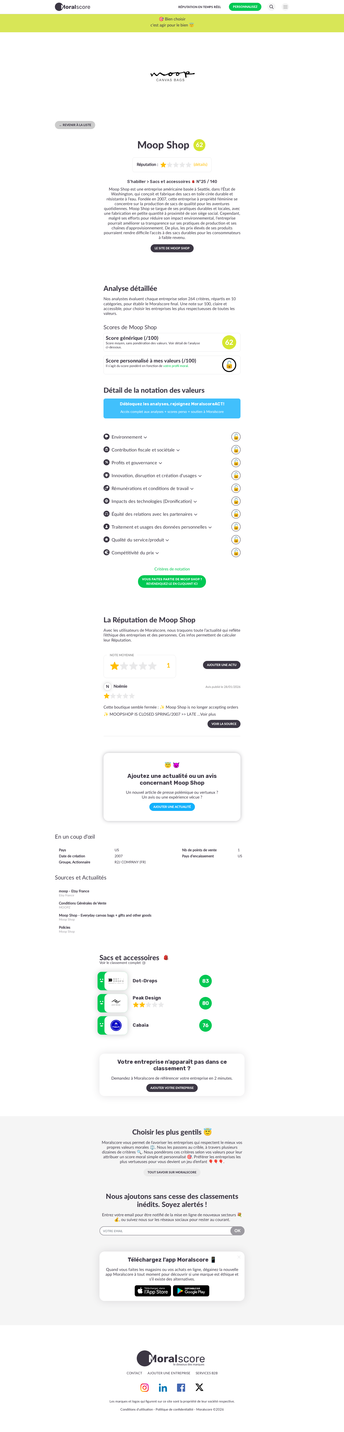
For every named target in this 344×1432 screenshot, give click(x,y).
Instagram (145, 1388)
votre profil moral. (176, 366)
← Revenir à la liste (75, 125)
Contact (134, 1373)
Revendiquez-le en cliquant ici (172, 581)
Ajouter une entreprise (169, 1373)
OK (237, 1231)
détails (200, 165)
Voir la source (224, 723)
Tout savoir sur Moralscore (172, 1172)
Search (271, 7)
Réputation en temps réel (199, 7)
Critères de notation (172, 569)
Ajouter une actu (221, 664)
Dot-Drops (145, 981)
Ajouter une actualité (172, 806)
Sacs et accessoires (170, 181)
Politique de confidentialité (174, 1409)
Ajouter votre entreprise (172, 1087)
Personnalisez (245, 6)
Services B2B (207, 1373)
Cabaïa (141, 1025)
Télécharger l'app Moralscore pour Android (191, 1291)
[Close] (239, 1257)
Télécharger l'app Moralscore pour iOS (153, 1291)
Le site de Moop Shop (172, 248)
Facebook (181, 1388)
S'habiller (136, 181)
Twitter (199, 1388)
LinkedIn (163, 1388)
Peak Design (147, 998)
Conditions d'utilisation (136, 1409)
